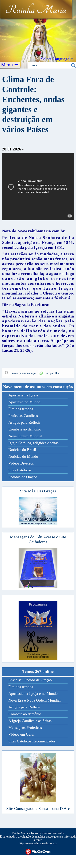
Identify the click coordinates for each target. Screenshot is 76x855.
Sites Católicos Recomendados (32, 741)
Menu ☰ (10, 64)
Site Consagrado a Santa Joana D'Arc (38, 808)
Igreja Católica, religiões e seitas (33, 443)
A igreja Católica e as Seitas (30, 721)
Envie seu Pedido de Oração (30, 680)
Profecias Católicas (23, 415)
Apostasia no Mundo (24, 402)
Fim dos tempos (20, 409)
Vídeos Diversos (21, 463)
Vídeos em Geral (21, 734)
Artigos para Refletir (24, 422)
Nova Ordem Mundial (25, 436)
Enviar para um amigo (23, 373)
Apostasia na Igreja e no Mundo (33, 693)
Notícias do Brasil (22, 450)
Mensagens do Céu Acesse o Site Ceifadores (38, 539)
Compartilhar (52, 373)
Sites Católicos (19, 470)
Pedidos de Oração (22, 477)
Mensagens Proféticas (25, 727)
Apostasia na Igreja (23, 395)
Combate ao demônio (24, 429)
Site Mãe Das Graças (38, 491)
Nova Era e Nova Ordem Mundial (34, 700)
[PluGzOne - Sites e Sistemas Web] (38, 851)
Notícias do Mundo (23, 456)
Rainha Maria (35, 10)
